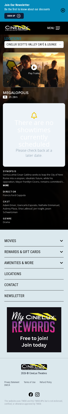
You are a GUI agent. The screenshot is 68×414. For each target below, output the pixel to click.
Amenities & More (19, 263)
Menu (50, 28)
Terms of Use (29, 382)
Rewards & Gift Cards (22, 252)
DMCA (7, 385)
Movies (10, 241)
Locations (12, 38)
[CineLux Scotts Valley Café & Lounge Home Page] (26, 28)
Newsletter (14, 296)
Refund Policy (46, 382)
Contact (11, 285)
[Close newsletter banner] (63, 10)
